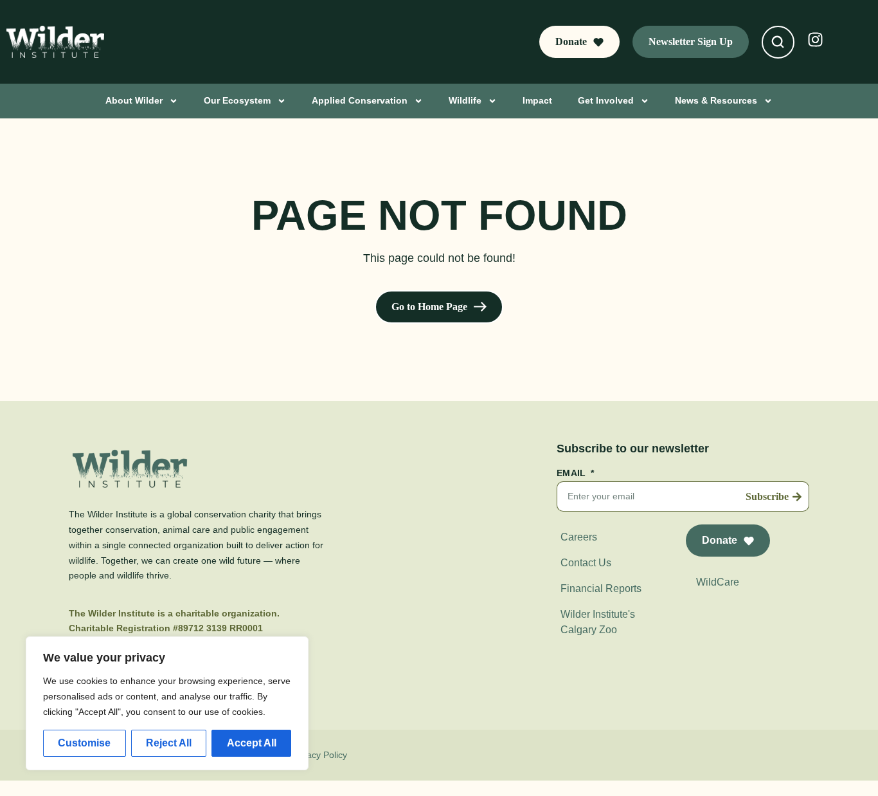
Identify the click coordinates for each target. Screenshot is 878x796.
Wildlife (465, 100)
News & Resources (716, 100)
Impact (537, 100)
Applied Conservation (360, 100)
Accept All (251, 742)
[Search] (777, 41)
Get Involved (606, 100)
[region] (167, 703)
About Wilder (134, 100)
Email (573, 473)
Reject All (169, 742)
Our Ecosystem (237, 100)
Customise (84, 742)
